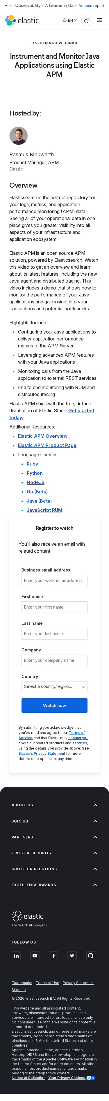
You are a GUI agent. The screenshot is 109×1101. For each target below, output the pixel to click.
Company (31, 649)
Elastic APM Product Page (47, 445)
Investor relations (34, 869)
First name (32, 596)
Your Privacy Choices (67, 1078)
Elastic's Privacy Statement (42, 753)
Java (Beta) (39, 501)
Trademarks (22, 983)
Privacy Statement (78, 983)
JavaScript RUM (44, 510)
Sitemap (19, 990)
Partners (22, 837)
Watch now (54, 705)
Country (30, 676)
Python (35, 473)
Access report (91, 5)
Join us (20, 821)
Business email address (46, 569)
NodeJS (35, 482)
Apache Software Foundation (68, 1059)
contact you (78, 738)
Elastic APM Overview (42, 436)
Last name (32, 623)
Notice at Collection (28, 1078)
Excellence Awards (34, 885)
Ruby (32, 464)
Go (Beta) (37, 491)
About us (22, 805)
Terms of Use (47, 983)
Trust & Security (32, 853)
